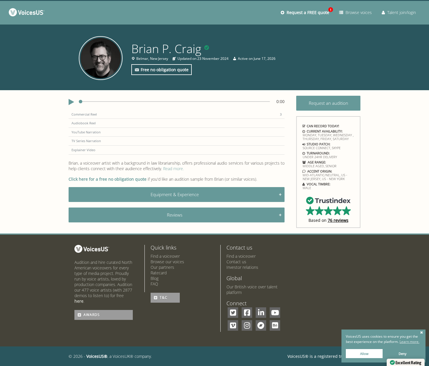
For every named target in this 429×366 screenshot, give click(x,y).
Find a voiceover (165, 256)
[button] (328, 209)
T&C (164, 297)
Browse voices (357, 12)
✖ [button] (421, 332)
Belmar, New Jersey (152, 59)
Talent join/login (400, 12)
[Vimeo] (233, 325)
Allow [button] (364, 353)
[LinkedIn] (261, 312)
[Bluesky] (275, 325)
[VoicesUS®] (28, 13)
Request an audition (328, 103)
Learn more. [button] (409, 341)
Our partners (162, 267)
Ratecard (159, 273)
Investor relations (242, 267)
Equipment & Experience (175, 194)
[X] (233, 312)
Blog (154, 278)
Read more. (173, 168)
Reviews (174, 215)
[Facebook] (247, 312)
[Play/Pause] (71, 102)
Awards (91, 314)
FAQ (154, 284)
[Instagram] (247, 325)
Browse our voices (167, 261)
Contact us (236, 261)
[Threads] (261, 325)
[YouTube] (275, 312)
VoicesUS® (96, 356)
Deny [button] (403, 353)
